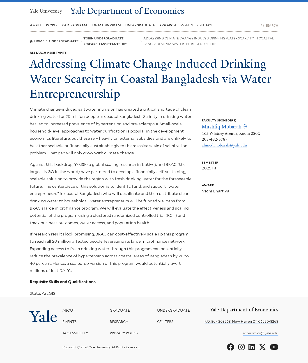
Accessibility (75, 333)
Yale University (46, 11)
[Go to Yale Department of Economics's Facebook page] (230, 347)
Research (119, 322)
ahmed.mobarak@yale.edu (224, 145)
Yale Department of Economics (127, 11)
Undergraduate (173, 310)
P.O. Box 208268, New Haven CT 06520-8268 (241, 321)
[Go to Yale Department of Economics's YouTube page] (274, 347)
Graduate (120, 310)
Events (186, 25)
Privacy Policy (124, 333)
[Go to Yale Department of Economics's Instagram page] (241, 347)
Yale (43, 317)
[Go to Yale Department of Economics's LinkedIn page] (251, 347)
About (68, 310)
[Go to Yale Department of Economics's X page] (262, 347)
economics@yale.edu (260, 333)
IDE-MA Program (106, 25)
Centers (204, 25)
